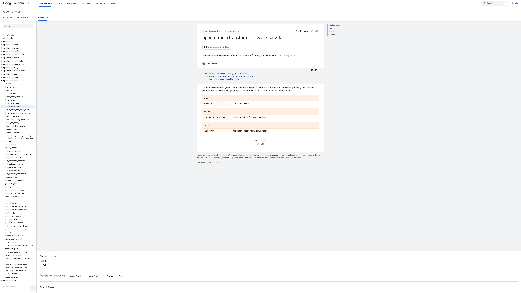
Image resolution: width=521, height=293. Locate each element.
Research (100, 3)
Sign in (515, 3)
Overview (7, 17)
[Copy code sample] (316, 70)
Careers (113, 3)
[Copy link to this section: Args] (210, 98)
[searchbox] (18, 26)
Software (86, 3)
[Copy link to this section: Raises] (212, 125)
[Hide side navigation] (32, 288)
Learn (59, 3)
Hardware (71, 3)
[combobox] (494, 3)
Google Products (94, 276)
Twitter (43, 261)
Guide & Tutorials (25, 17)
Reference (43, 17)
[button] (17, 41)
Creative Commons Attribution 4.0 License (270, 155)
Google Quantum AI (210, 31)
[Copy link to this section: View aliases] (221, 63)
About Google (76, 276)
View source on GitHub (218, 47)
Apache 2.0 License (204, 158)
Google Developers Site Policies (240, 158)
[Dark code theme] (312, 70)
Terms (121, 276)
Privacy (110, 276)
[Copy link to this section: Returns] (213, 111)
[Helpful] (312, 31)
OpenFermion (45, 3)
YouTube (43, 265)
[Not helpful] (316, 31)
